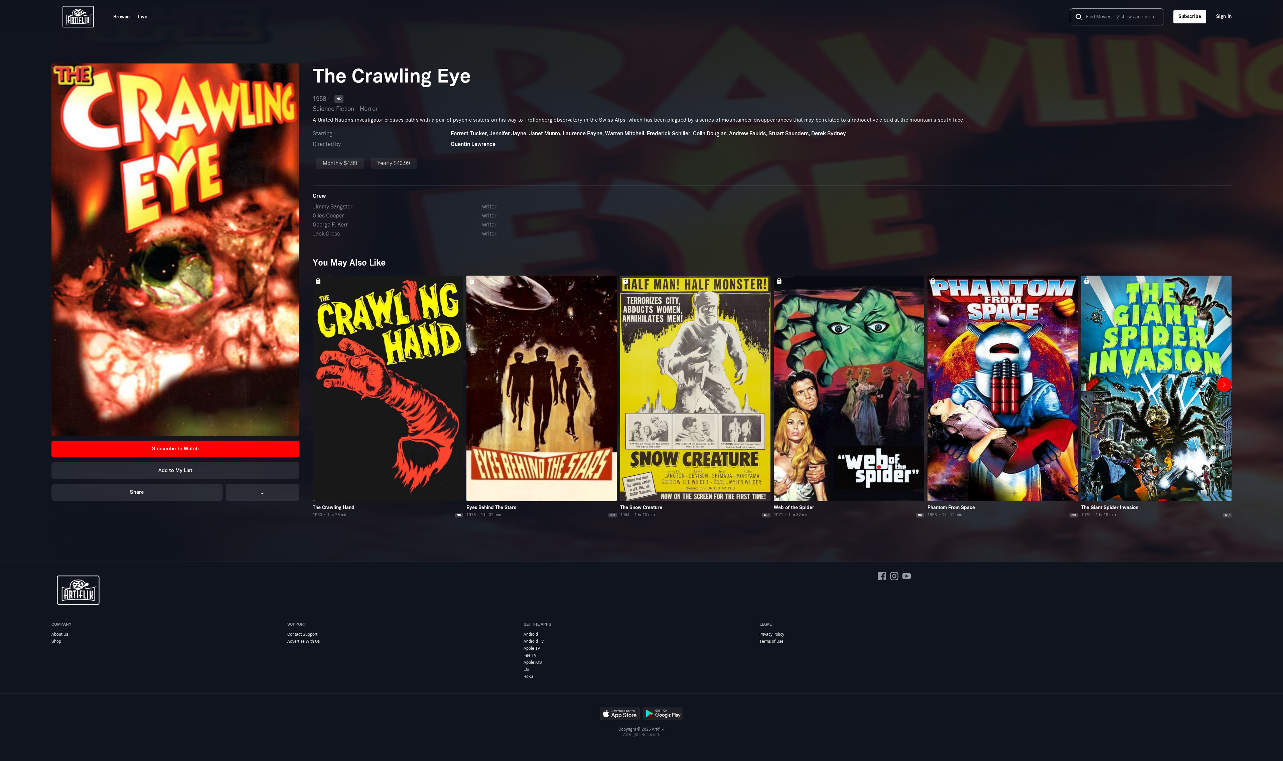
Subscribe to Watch (175, 449)
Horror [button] (369, 109)
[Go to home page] (78, 16)
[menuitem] (117, 16)
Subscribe (1189, 16)
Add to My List (175, 470)
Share (137, 492)
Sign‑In (1224, 16)
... (263, 492)
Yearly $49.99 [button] (393, 163)
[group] (388, 397)
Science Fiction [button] (333, 109)
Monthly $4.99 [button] (340, 163)
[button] (175, 449)
